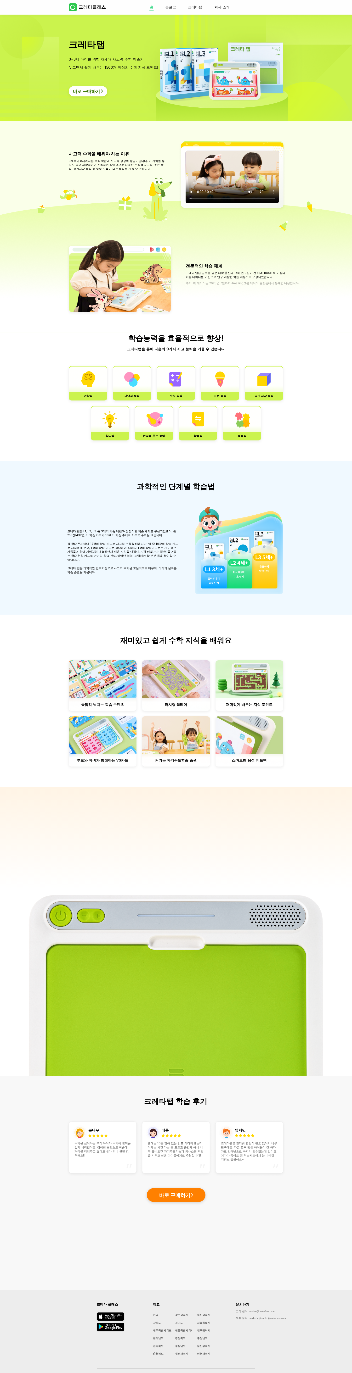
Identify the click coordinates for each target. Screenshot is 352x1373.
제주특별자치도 (162, 1330)
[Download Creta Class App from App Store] (111, 1320)
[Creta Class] (91, 7)
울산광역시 (203, 1346)
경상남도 (180, 1346)
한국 (155, 1314)
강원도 (157, 1322)
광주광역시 (181, 1314)
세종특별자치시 (184, 1330)
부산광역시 (203, 1314)
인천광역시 (203, 1353)
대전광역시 (181, 1353)
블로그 (170, 7)
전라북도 (158, 1346)
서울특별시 (203, 1322)
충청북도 (158, 1353)
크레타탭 (195, 7)
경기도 (179, 1322)
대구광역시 (203, 1330)
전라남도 (158, 1338)
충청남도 (202, 1338)
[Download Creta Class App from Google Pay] (111, 1330)
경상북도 (180, 1338)
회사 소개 (222, 7)
